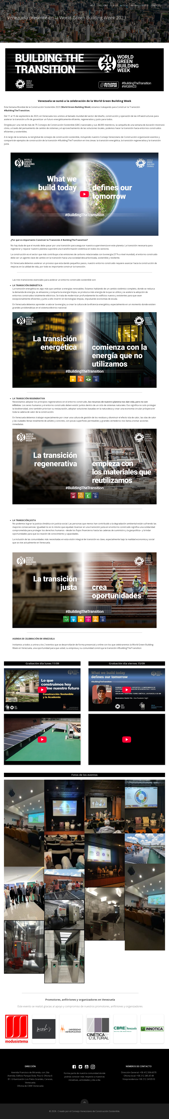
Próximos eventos (139, 5)
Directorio (103, 5)
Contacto (156, 5)
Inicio (92, 5)
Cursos (114, 5)
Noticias (124, 5)
